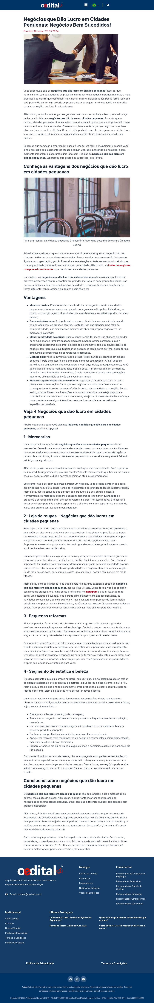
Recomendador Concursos (129, 903)
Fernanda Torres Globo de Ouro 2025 (68, 926)
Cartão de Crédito (88, 873)
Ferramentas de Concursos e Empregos (130, 875)
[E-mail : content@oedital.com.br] (6, 894)
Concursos (84, 878)
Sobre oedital (11, 918)
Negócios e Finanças (89, 888)
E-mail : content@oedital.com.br (26, 894)
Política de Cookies (14, 942)
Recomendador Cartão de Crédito (129, 888)
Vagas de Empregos (89, 892)
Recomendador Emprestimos (130, 898)
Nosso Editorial (12, 928)
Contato (9, 923)
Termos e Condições (15, 938)
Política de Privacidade (16, 933)
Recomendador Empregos (129, 894)
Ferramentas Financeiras (128, 881)
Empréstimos (86, 883)
